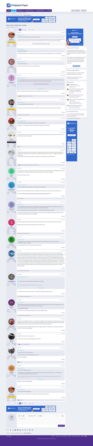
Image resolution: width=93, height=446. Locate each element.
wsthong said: (20, 49)
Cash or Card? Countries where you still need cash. (76, 100)
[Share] (61, 32)
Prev (9, 29)
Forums (14, 10)
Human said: (20, 239)
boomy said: (20, 350)
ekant (76, 115)
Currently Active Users (72, 112)
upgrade (80, 59)
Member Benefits (40, 10)
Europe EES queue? (73, 84)
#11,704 (63, 99)
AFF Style (9, 436)
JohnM (79, 114)
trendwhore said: (21, 121)
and (24, 115)
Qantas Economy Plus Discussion (76, 95)
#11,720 (63, 387)
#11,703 (63, 75)
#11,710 (63, 202)
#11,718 (63, 347)
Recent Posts (70, 82)
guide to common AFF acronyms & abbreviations (75, 77)
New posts (8, 13)
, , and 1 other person (29, 165)
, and (27, 96)
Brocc (68, 114)
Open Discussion (72, 87)
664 (29, 29)
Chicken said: (20, 368)
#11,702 (63, 59)
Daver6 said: (20, 302)
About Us (53, 436)
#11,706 (63, 132)
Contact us (58, 436)
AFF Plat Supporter (12, 142)
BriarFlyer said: (21, 78)
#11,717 (63, 333)
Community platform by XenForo (46, 438)
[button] (24, 10)
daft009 (75, 114)
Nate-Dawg (79, 115)
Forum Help (74, 436)
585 (17, 29)
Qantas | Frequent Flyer (73, 97)
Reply (64, 56)
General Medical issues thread (75, 105)
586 (20, 29)
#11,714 (63, 274)
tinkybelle (9, 27)
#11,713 (63, 250)
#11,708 (63, 168)
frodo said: (20, 204)
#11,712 (63, 237)
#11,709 (63, 182)
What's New (20, 10)
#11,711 (64, 219)
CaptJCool (69, 115)
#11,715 (63, 299)
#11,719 (63, 365)
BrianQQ (72, 115)
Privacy (69, 436)
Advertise (82, 436)
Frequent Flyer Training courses (76, 58)
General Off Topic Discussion (74, 108)
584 (15, 29)
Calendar (19, 13)
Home (8, 10)
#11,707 (63, 150)
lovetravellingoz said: (22, 277)
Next (32, 29)
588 (25, 29)
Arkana (75, 116)
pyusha (72, 116)
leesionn (68, 116)
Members (24, 13)
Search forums (14, 13)
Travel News (71, 93)
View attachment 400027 (23, 308)
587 (22, 29)
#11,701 (63, 32)
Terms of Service (64, 436)
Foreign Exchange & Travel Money (75, 103)
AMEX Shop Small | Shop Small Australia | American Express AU (35, 193)
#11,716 (63, 319)
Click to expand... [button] (41, 88)
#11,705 (63, 118)
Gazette (49, 10)
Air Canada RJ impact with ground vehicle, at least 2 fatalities (76, 89)
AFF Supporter (12, 42)
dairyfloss (82, 114)
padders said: (20, 35)
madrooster (72, 114)
